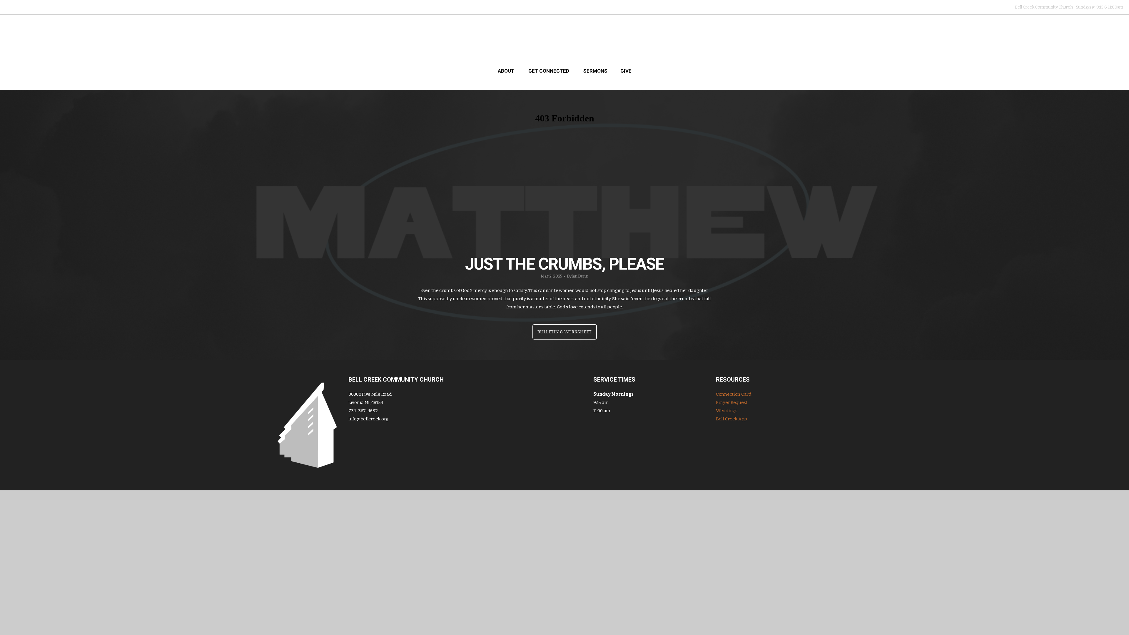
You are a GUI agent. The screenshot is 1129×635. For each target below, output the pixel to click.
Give (626, 71)
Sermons (595, 71)
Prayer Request (731, 402)
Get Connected (549, 71)
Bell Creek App (731, 419)
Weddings (726, 410)
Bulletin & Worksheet (564, 332)
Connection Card (733, 394)
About (506, 71)
